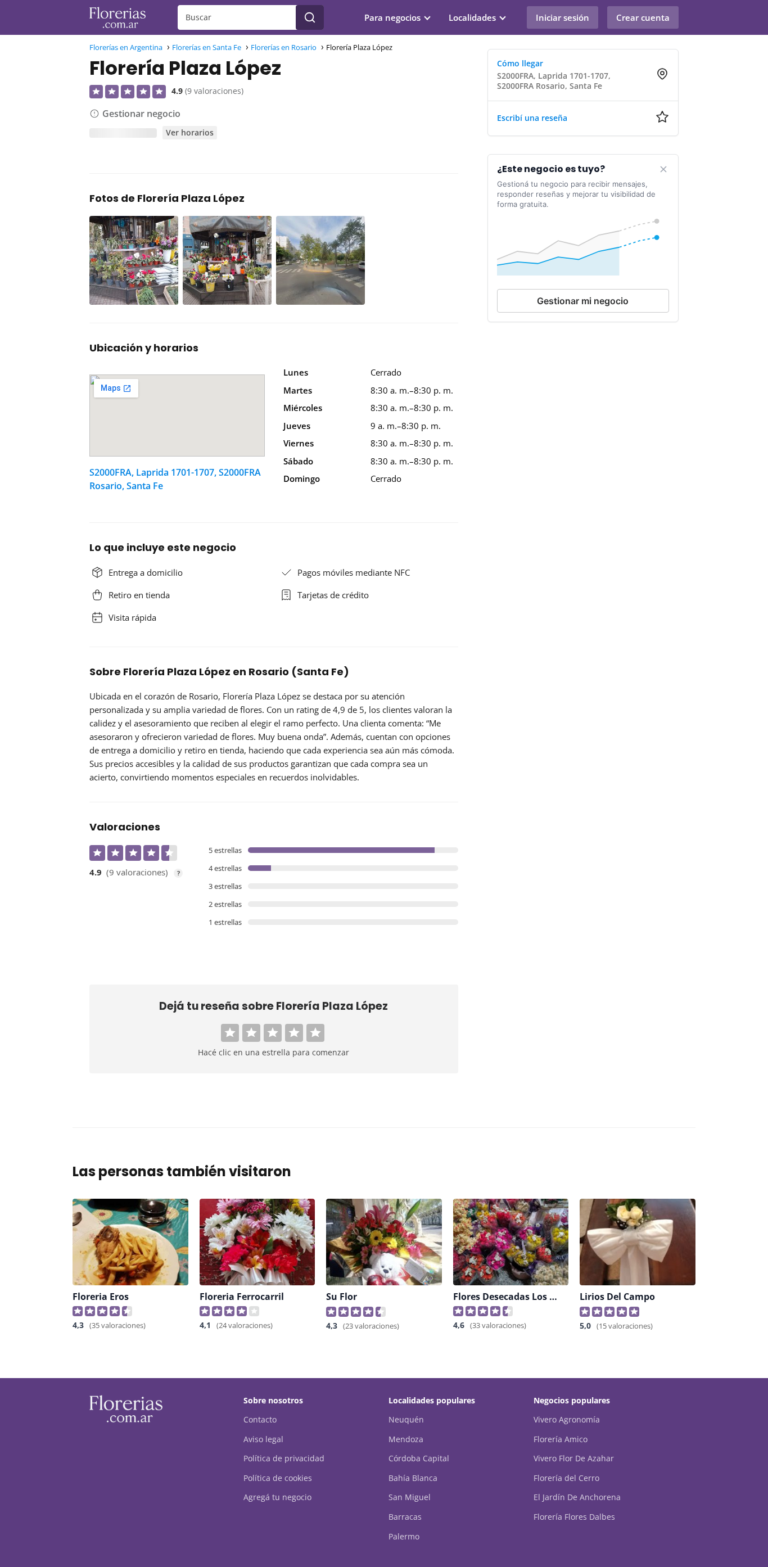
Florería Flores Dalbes (574, 1516)
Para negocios (392, 17)
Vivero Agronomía (567, 1419)
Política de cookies (277, 1478)
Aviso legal (263, 1439)
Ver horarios (190, 132)
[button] (230, 1033)
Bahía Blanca (412, 1478)
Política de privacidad (283, 1458)
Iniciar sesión (562, 17)
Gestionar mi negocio (583, 300)
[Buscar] (310, 17)
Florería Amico (561, 1439)
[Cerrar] (663, 169)
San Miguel (409, 1497)
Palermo (403, 1536)
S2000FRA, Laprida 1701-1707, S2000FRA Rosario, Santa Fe (175, 479)
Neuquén (406, 1419)
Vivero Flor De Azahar (574, 1458)
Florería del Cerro (566, 1478)
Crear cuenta (643, 17)
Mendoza (405, 1439)
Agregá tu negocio (277, 1497)
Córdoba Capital (418, 1458)
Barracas (405, 1516)
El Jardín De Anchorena (577, 1497)
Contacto (260, 1419)
